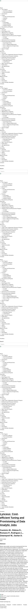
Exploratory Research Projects (9, 57)
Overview (4, 29)
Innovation (2, 69)
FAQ (3, 50)
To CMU (5, 37)
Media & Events (3, 76)
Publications (4, 64)
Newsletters (4, 80)
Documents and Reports (7, 26)
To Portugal (5, 38)
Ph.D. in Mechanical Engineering (10, 45)
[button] (14, 167)
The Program (5, 9)
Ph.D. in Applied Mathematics (10, 44)
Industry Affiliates (7, 24)
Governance (4, 13)
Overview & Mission (7, 10)
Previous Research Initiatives (8, 59)
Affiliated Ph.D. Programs (7, 32)
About (1, 8)
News (3, 78)
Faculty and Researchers (9, 16)
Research (2, 51)
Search (2, 168)
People (3, 15)
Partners (3, 21)
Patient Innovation (6, 72)
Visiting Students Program (8, 34)
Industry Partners (7, 25)
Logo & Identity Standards (7, 82)
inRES (3, 73)
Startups (3, 75)
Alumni (4, 19)
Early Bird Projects (7, 60)
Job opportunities (6, 66)
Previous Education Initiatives (8, 41)
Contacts (2, 83)
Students (5, 18)
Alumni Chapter (5, 48)
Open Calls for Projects (7, 63)
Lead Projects (6, 61)
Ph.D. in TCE (6, 47)
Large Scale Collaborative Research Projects (12, 54)
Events (3, 79)
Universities (6, 22)
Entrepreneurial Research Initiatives (10, 56)
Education (2, 28)
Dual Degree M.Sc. (7, 43)
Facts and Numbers (7, 12)
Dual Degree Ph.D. (6, 31)
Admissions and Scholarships (8, 40)
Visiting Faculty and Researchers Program (11, 35)
